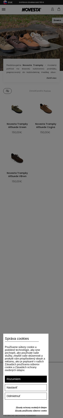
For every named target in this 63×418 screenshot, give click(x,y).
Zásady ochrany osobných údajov (31, 408)
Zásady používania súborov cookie (31, 411)
